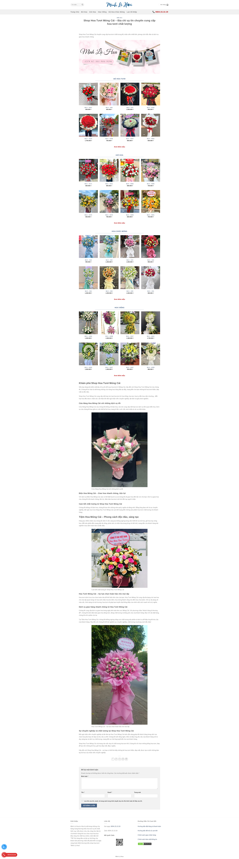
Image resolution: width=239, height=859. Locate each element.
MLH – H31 (150, 291)
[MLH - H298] (109, 322)
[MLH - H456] (88, 322)
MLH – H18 (88, 260)
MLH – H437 (88, 107)
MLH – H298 (109, 336)
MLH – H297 (130, 367)
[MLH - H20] (109, 246)
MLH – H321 (150, 336)
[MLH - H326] (88, 354)
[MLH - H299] (150, 354)
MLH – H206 (130, 215)
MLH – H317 (130, 336)
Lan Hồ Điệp (132, 12)
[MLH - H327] (109, 354)
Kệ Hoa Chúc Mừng (117, 12)
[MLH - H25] (150, 246)
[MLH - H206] (129, 201)
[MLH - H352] (150, 125)
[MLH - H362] (129, 170)
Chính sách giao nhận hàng (147, 835)
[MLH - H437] (88, 94)
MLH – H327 (109, 367)
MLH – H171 (88, 183)
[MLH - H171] (88, 170)
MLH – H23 (130, 260)
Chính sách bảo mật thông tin (147, 839)
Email (110, 792)
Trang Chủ (74, 12)
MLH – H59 (109, 107)
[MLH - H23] (129, 246)
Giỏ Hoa (92, 12)
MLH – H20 (109, 260)
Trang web (137, 792)
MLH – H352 (150, 138)
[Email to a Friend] (119, 759)
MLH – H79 (130, 107)
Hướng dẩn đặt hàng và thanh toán (149, 826)
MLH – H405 (150, 183)
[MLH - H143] (88, 125)
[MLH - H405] (150, 170)
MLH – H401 (150, 215)
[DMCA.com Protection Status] (145, 844)
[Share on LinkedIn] (126, 759)
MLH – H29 (130, 291)
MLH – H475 (109, 215)
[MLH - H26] (88, 277)
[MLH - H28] (109, 277)
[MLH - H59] (109, 94)
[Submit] (82, 4)
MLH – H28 (109, 291)
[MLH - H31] (150, 277)
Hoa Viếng (102, 12)
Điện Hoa (119, 17)
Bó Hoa (84, 12)
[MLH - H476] (88, 201)
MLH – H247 (130, 138)
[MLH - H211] (109, 170)
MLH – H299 (150, 367)
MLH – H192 (150, 107)
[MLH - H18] (88, 246)
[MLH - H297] (129, 354)
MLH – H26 (88, 291)
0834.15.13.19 (115, 826)
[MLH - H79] (129, 94)
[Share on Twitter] (116, 759)
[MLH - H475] (109, 201)
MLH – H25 (150, 260)
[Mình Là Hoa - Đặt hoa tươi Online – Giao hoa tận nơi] (119, 4)
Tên (82, 792)
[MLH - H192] (150, 94)
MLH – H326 (88, 367)
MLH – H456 (88, 336)
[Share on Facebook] (112, 759)
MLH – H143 (88, 138)
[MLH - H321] (150, 322)
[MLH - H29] (129, 277)
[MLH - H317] (129, 322)
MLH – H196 (109, 138)
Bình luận (84, 776)
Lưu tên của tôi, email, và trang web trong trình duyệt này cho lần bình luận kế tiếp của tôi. (113, 801)
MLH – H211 (109, 183)
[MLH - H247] (129, 125)
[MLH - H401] (150, 201)
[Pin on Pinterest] (122, 759)
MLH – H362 (130, 183)
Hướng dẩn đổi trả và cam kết (147, 830)
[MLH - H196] (109, 125)
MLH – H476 (88, 215)
